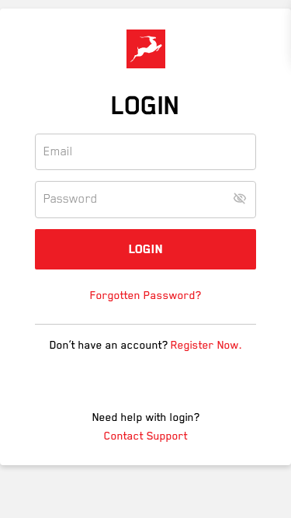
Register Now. (206, 345)
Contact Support (146, 435)
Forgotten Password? (145, 295)
